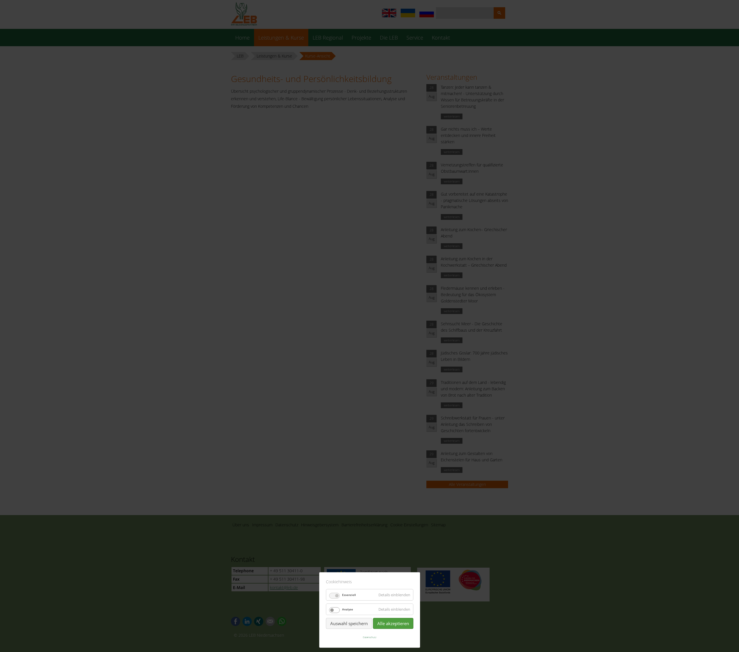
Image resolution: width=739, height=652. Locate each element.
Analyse (347, 609)
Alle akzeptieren (393, 623)
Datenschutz (369, 637)
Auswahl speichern (349, 623)
